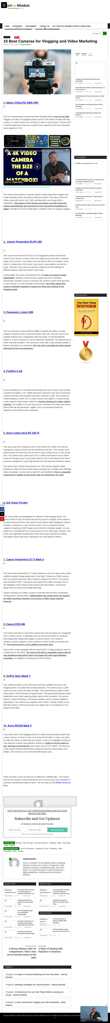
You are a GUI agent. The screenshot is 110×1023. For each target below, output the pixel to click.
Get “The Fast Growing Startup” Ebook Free (71, 26)
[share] (67, 150)
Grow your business (41, 843)
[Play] (37, 141)
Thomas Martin (25, 44)
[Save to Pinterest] (2, 519)
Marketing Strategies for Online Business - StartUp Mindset (40, 985)
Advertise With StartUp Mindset (18, 29)
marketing (52, 843)
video (6, 845)
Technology (66, 843)
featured (19, 843)
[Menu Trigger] (4, 5)
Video (14, 851)
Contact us (44, 26)
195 (10, 859)
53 (59, 935)
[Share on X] (2, 514)
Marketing (53, 848)
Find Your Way (28, 843)
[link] (7, 151)
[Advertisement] (67, 17)
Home (7, 26)
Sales (59, 843)
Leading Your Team (42, 848)
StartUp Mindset (9, 927)
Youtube (12, 845)
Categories (17, 26)
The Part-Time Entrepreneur (47, 29)
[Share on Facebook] (2, 509)
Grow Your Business (27, 848)
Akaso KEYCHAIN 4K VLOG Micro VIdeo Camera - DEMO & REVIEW (37, 151)
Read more (57, 1020)
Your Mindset (31, 26)
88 (59, 925)
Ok (51, 1020)
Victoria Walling (8, 895)
